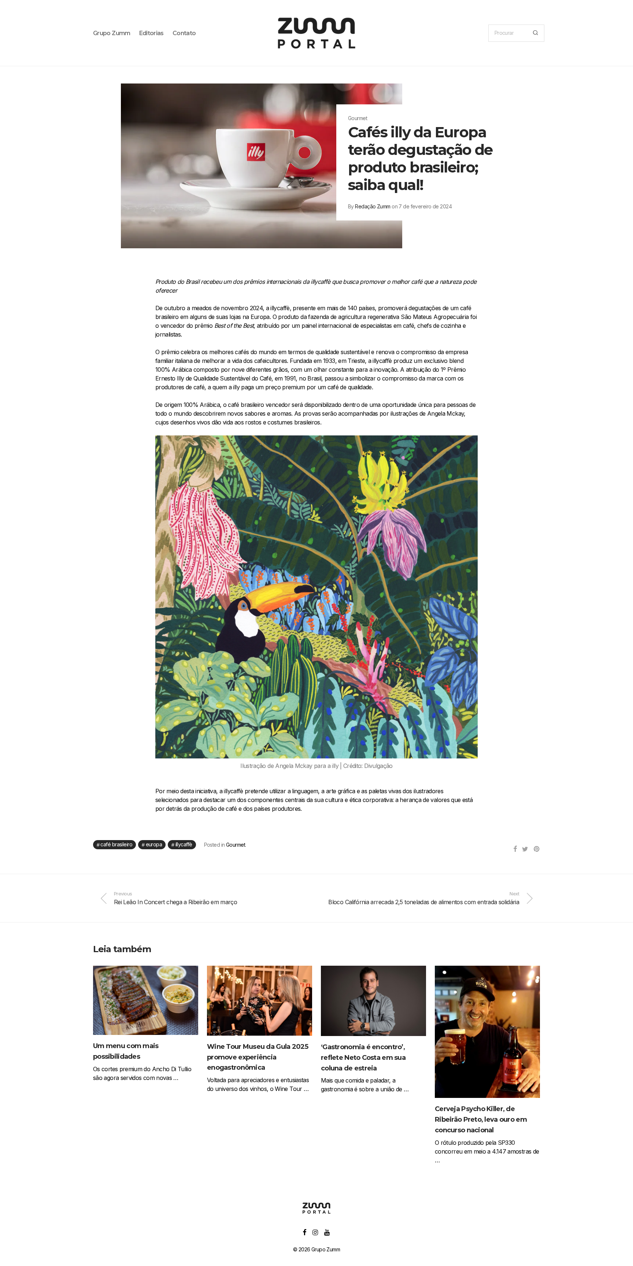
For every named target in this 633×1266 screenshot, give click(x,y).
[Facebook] (304, 1232)
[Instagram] (315, 1232)
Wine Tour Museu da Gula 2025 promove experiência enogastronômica (257, 1057)
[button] (535, 33)
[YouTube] (327, 1232)
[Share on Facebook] (515, 849)
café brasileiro (116, 844)
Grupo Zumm (111, 33)
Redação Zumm (372, 206)
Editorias (151, 33)
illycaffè (183, 844)
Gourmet (235, 845)
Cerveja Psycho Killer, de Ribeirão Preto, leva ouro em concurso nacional (481, 1119)
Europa (154, 844)
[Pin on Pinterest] (537, 849)
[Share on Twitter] (525, 849)
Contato (184, 33)
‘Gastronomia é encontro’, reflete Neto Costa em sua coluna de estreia (363, 1057)
